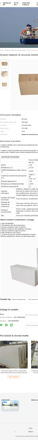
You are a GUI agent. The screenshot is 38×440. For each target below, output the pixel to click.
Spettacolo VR (7, 4)
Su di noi (16, 4)
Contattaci (15, 377)
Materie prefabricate (18, 299)
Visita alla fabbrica (26, 4)
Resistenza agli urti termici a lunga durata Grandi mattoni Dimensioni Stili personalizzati (14, 371)
